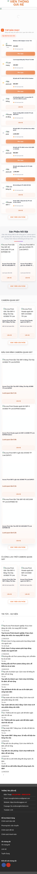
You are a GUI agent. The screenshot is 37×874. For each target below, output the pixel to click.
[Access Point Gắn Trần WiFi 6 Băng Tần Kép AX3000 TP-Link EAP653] (9, 313)
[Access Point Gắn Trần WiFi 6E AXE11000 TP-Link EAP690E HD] (18, 511)
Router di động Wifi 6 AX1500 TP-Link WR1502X (23, 113)
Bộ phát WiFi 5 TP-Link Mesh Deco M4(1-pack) (24, 129)
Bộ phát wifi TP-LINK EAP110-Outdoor (23, 78)
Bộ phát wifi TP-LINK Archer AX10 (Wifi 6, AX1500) (23, 148)
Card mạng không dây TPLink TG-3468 (23, 59)
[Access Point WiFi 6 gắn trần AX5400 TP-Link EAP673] (18, 465)
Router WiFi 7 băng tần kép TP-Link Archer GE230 (22, 201)
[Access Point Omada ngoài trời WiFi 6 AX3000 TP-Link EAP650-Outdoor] (27, 313)
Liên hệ (3, 849)
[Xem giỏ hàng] (35, 3)
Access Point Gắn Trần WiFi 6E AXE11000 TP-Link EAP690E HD (9, 264)
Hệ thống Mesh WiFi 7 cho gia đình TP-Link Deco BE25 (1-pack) (23, 98)
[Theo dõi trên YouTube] (8, 865)
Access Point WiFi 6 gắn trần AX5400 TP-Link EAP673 (26, 264)
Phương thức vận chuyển (10, 825)
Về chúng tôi (5, 845)
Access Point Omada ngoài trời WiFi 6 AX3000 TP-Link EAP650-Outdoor (26, 321)
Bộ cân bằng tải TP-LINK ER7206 (22, 185)
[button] (2, 3)
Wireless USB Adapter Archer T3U (22, 40)
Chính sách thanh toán (9, 834)
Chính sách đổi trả (7, 830)
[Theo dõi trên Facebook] (4, 865)
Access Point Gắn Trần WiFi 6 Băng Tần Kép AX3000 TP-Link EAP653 (9, 321)
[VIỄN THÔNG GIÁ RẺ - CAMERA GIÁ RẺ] (18, 3)
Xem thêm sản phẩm (17, 217)
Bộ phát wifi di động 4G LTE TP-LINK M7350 (22, 167)
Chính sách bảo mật (8, 821)
